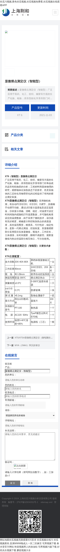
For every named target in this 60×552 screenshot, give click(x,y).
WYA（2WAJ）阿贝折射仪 (27, 345)
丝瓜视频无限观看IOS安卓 (22, 539)
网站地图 (4, 539)
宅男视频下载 (49, 543)
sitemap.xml (46, 502)
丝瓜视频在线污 (45, 539)
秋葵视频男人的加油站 (26, 546)
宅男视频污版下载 (47, 546)
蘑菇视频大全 (24, 550)
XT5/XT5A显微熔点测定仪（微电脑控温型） (36, 337)
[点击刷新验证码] (21, 466)
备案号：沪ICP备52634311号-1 (23, 502)
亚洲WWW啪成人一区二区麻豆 (26, 543)
